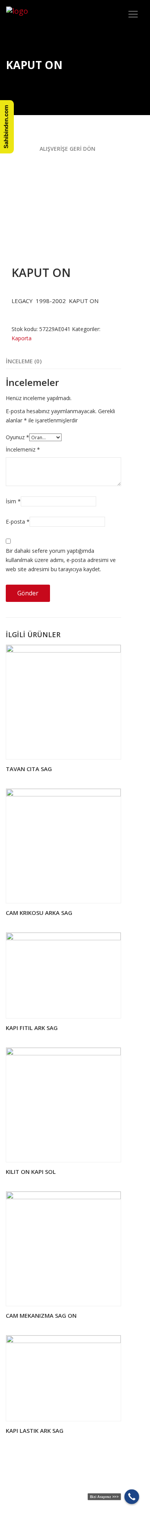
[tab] (24, 361)
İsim (13, 501)
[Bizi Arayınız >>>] (131, 1496)
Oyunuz (17, 437)
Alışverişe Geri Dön (66, 148)
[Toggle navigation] (133, 14)
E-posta (18, 521)
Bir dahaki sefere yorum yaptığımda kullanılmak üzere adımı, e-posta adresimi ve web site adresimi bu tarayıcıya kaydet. (61, 560)
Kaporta (22, 338)
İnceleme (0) (24, 361)
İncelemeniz (23, 449)
